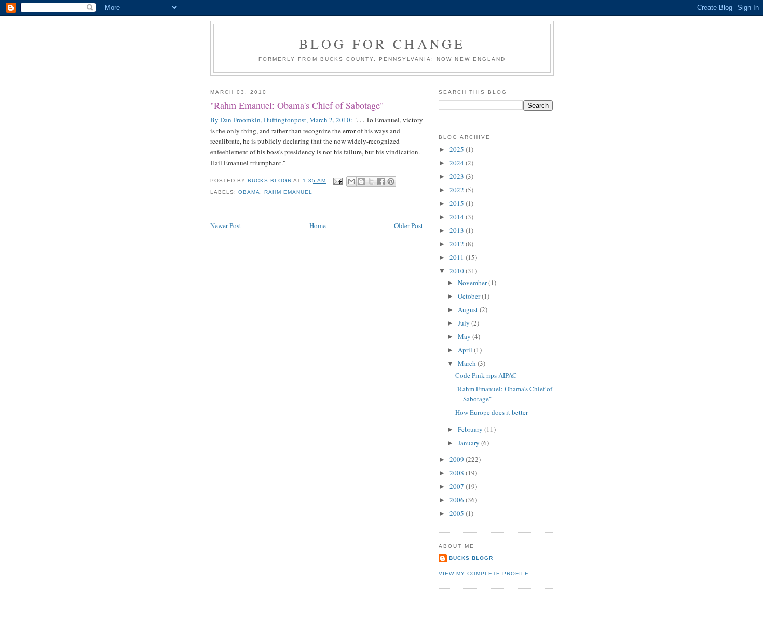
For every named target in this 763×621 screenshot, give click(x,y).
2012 (457, 243)
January (469, 442)
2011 (457, 257)
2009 (457, 459)
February (471, 429)
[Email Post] (337, 181)
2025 (457, 149)
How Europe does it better (491, 412)
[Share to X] (371, 181)
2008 (457, 472)
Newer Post (225, 225)
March (468, 363)
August (469, 309)
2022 (457, 189)
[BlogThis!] (361, 181)
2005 (457, 513)
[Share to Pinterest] (391, 181)
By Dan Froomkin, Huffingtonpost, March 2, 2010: (281, 119)
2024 (457, 162)
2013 (457, 230)
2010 (457, 270)
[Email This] (351, 181)
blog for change (382, 43)
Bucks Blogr (471, 558)
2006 (457, 499)
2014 (457, 216)
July (464, 323)
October (470, 296)
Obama (249, 192)
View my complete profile (484, 573)
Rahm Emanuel (288, 192)
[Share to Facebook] (381, 181)
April (466, 350)
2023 (457, 176)
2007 (457, 486)
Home (317, 225)
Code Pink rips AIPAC (486, 375)
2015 (457, 203)
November (473, 282)
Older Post (408, 225)
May (465, 336)
